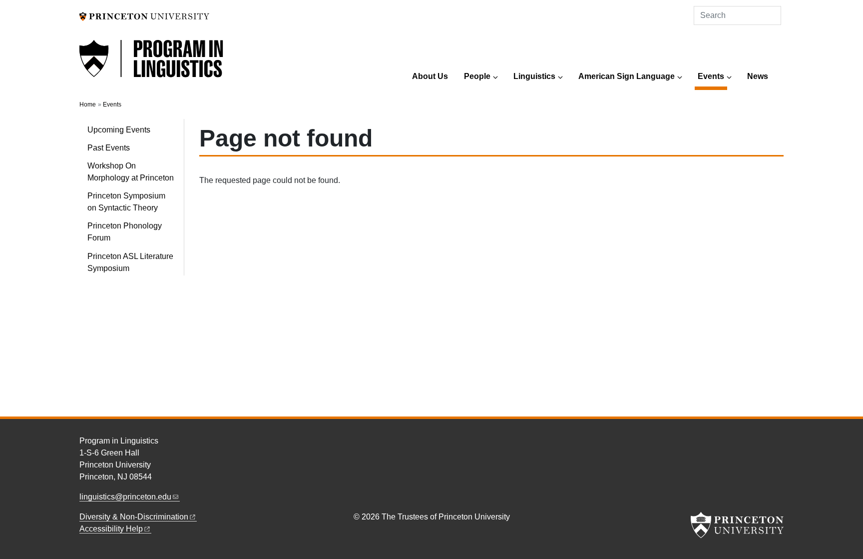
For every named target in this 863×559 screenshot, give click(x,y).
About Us (430, 76)
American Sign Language (626, 76)
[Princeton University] (144, 16)
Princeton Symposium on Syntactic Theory (126, 202)
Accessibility (111, 528)
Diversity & (133, 516)
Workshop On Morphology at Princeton (130, 172)
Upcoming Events (118, 130)
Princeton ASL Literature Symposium (130, 262)
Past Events (108, 148)
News (757, 76)
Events (712, 76)
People (477, 76)
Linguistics (534, 76)
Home (87, 104)
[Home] (151, 64)
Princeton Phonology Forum (124, 232)
